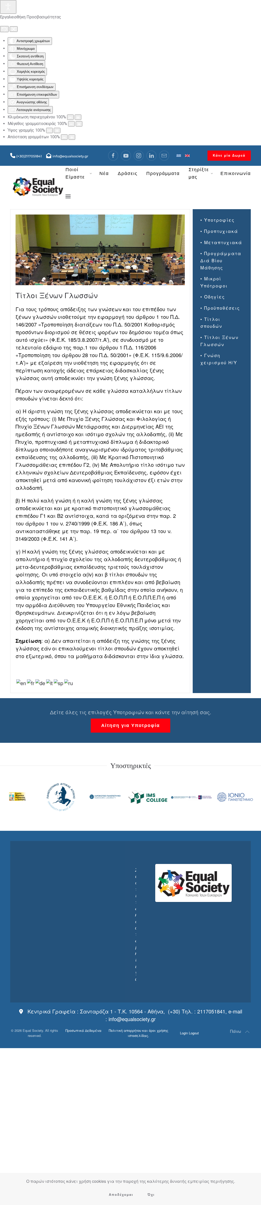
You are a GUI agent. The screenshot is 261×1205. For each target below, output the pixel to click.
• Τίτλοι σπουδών (211, 322)
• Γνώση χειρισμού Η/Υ (218, 359)
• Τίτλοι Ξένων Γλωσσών (219, 340)
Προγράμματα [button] (163, 173)
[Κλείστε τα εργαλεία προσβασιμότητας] (14, 29)
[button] (68, 196)
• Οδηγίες (212, 296)
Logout (194, 1033)
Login (184, 1033)
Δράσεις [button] (128, 173)
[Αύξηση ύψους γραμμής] (57, 130)
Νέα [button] (104, 173)
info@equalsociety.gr (132, 1019)
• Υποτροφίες (217, 220)
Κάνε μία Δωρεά (229, 155)
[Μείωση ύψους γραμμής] (49, 130)
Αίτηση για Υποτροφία (130, 725)
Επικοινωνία (235, 173)
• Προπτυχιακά (219, 231)
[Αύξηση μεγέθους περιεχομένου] (78, 117)
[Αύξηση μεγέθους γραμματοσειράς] (79, 124)
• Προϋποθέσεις (220, 308)
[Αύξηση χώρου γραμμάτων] (72, 137)
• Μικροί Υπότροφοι (214, 282)
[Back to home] (38, 185)
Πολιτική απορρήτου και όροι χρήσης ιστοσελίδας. (138, 1033)
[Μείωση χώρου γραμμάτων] (64, 137)
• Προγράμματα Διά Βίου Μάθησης (220, 260)
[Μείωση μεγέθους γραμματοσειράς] (71, 124)
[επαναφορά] (4, 29)
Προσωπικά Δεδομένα (83, 1030)
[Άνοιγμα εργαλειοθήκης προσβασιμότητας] (8, 7)
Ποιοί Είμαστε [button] (75, 173)
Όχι (151, 1195)
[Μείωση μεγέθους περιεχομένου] (70, 117)
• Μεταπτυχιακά (221, 242)
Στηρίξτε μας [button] (199, 173)
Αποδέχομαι (121, 1195)
